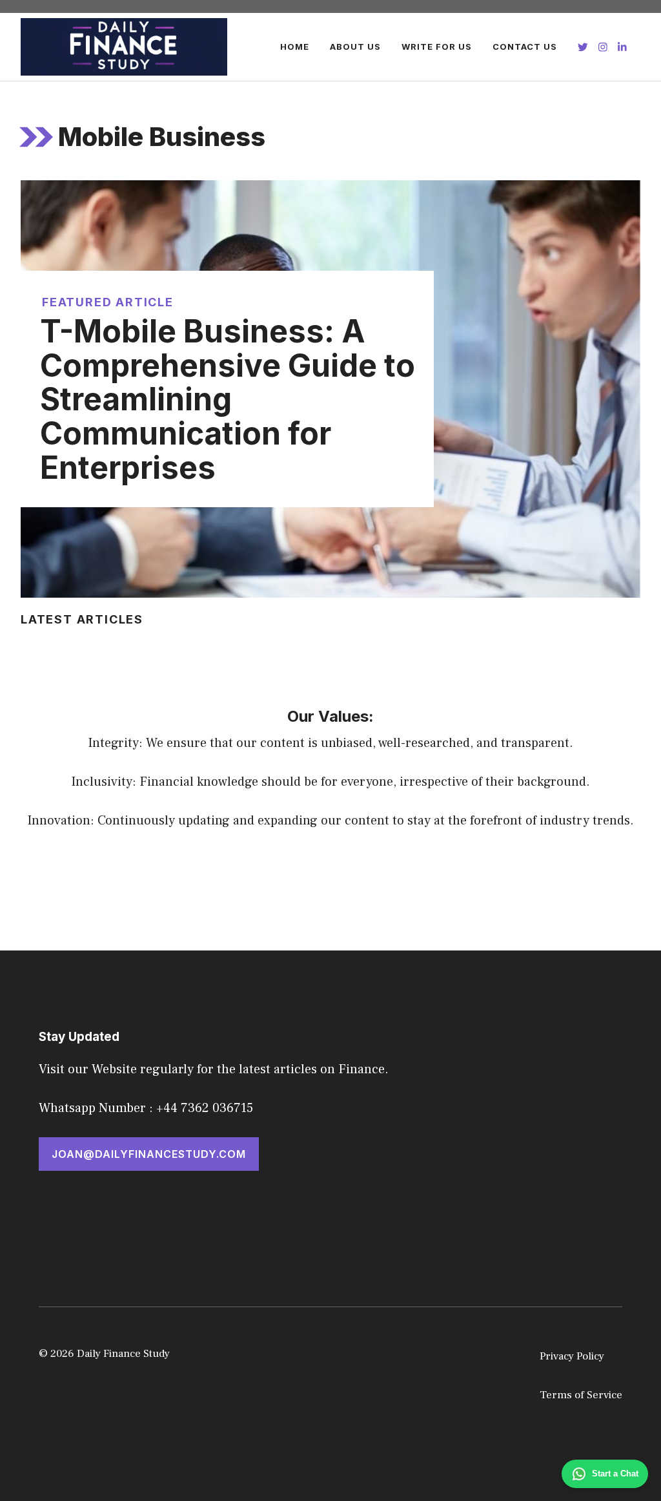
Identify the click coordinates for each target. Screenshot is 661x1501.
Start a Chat (615, 1473)
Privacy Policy (572, 1356)
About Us (355, 46)
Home (294, 46)
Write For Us (437, 46)
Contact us (525, 46)
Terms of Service (581, 1395)
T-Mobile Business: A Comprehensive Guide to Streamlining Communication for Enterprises (227, 399)
